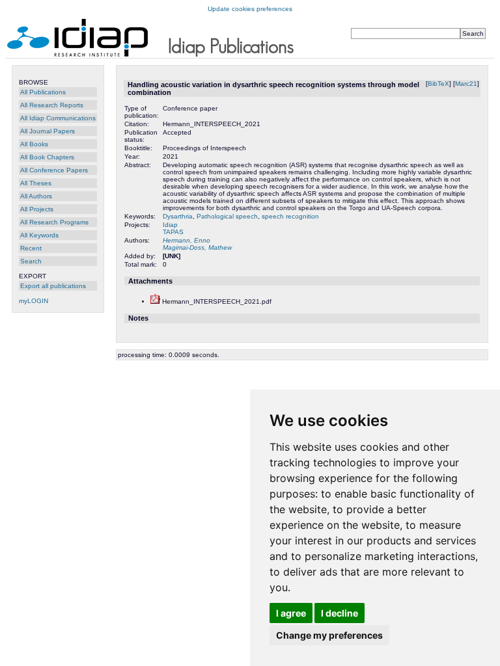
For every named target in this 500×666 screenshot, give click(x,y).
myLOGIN (33, 300)
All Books (34, 144)
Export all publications (53, 285)
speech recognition (290, 216)
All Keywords (39, 235)
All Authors (36, 196)
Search (31, 261)
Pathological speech (227, 216)
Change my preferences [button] (329, 635)
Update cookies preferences (250, 8)
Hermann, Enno (186, 240)
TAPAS (173, 231)
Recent (31, 248)
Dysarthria (178, 216)
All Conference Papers (54, 170)
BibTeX (438, 83)
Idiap (170, 224)
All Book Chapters (47, 157)
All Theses (35, 183)
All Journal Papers (47, 131)
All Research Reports (51, 105)
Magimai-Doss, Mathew (197, 247)
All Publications (43, 92)
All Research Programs (54, 222)
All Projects (36, 209)
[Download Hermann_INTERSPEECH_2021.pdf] (155, 301)
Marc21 (466, 83)
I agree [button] (291, 613)
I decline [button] (339, 613)
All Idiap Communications (58, 118)
